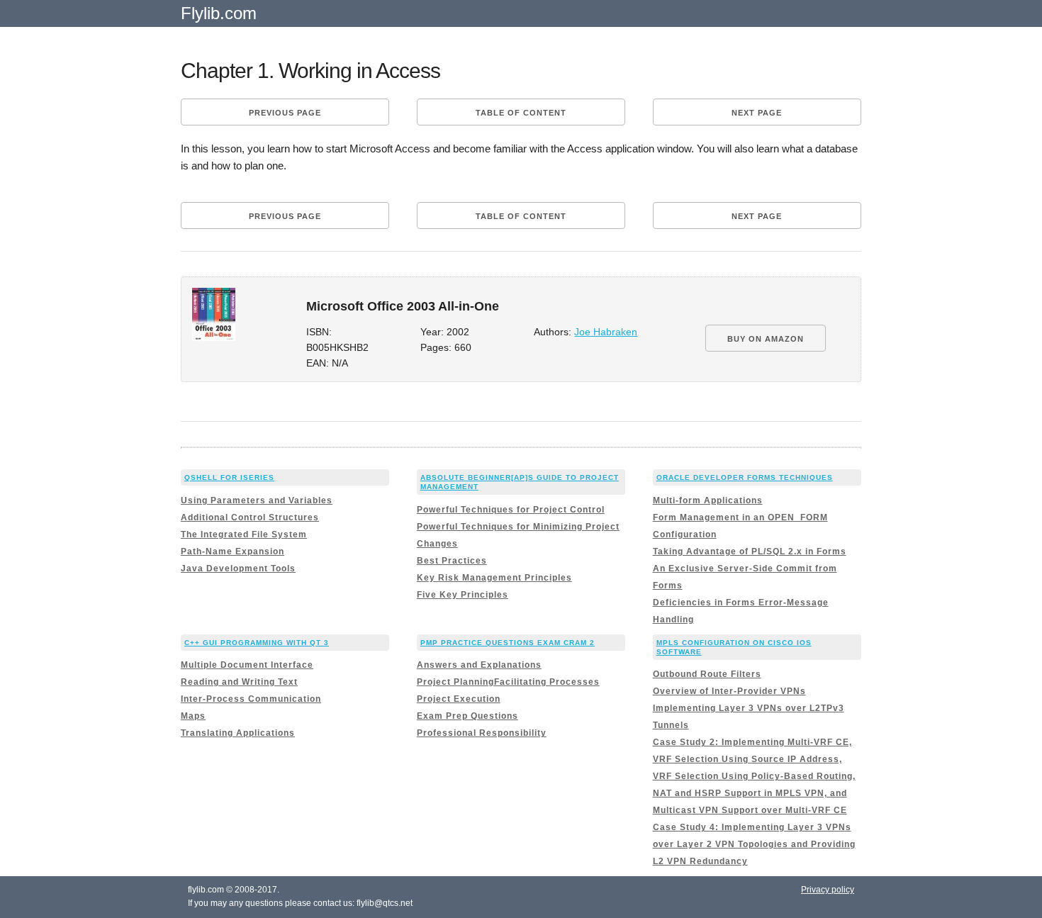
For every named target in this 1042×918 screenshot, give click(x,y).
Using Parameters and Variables (256, 500)
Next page (757, 112)
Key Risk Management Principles (494, 578)
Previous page (285, 112)
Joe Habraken (605, 332)
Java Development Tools (238, 568)
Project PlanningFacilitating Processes (508, 682)
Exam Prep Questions (467, 716)
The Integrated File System (244, 534)
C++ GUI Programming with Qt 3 (256, 642)
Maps (193, 716)
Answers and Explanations (479, 665)
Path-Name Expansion (232, 551)
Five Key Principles (462, 595)
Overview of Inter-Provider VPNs (729, 691)
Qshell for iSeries (229, 477)
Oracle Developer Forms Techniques (744, 477)
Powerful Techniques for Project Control (511, 510)
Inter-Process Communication (251, 699)
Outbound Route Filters (707, 674)
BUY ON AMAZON (765, 339)
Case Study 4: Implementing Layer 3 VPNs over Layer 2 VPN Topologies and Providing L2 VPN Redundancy (754, 844)
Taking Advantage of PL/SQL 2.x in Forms (749, 551)
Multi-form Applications (708, 500)
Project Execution (458, 699)
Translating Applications (238, 733)
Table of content (521, 112)
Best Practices (452, 561)
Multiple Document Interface (247, 665)
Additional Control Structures (250, 517)
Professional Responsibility (482, 733)
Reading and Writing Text (239, 682)
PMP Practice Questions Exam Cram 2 (507, 642)
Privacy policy (827, 890)
